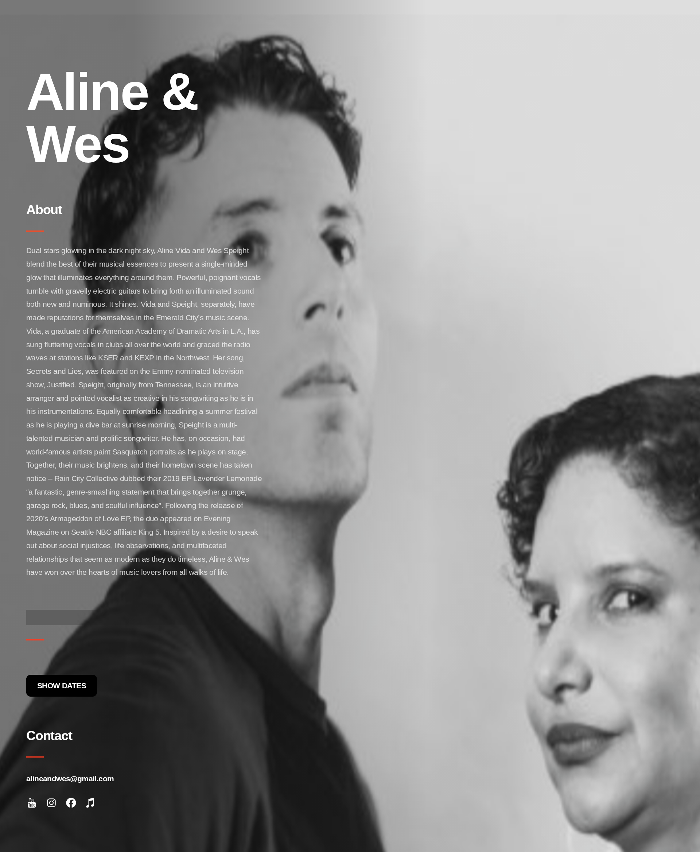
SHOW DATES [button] (61, 685)
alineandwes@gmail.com (70, 778)
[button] (31, 802)
